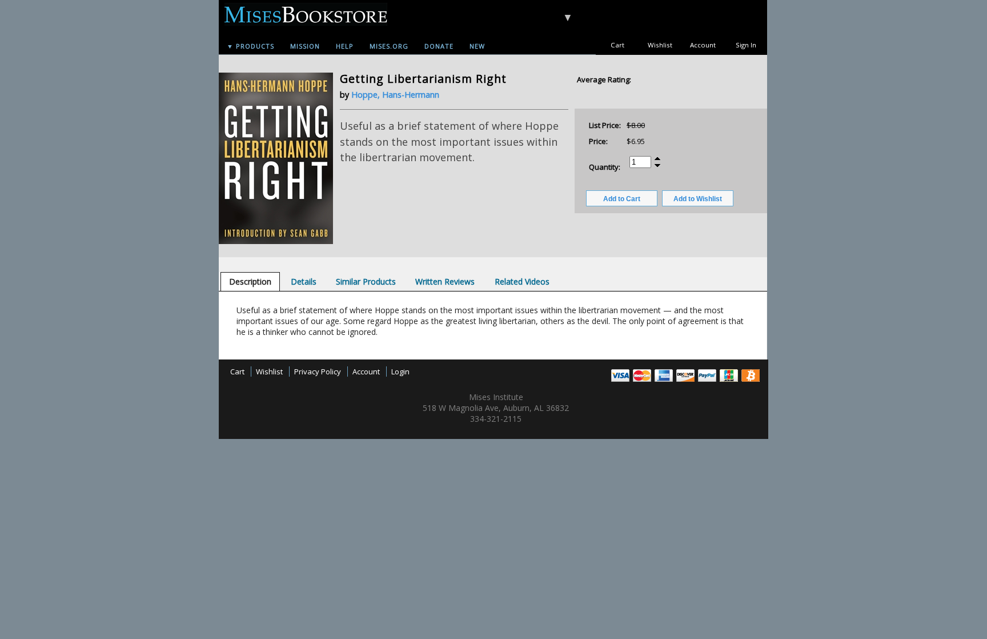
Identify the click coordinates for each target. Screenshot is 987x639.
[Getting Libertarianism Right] (276, 241)
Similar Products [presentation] (366, 281)
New (477, 46)
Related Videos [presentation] (522, 281)
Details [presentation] (303, 281)
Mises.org (389, 46)
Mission (305, 46)
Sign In (746, 45)
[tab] (250, 281)
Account (703, 45)
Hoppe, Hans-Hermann (395, 94)
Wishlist (660, 45)
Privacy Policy (317, 371)
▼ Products (250, 46)
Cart (617, 45)
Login (400, 371)
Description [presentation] (250, 281)
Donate (439, 46)
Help (345, 46)
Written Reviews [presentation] (445, 281)
